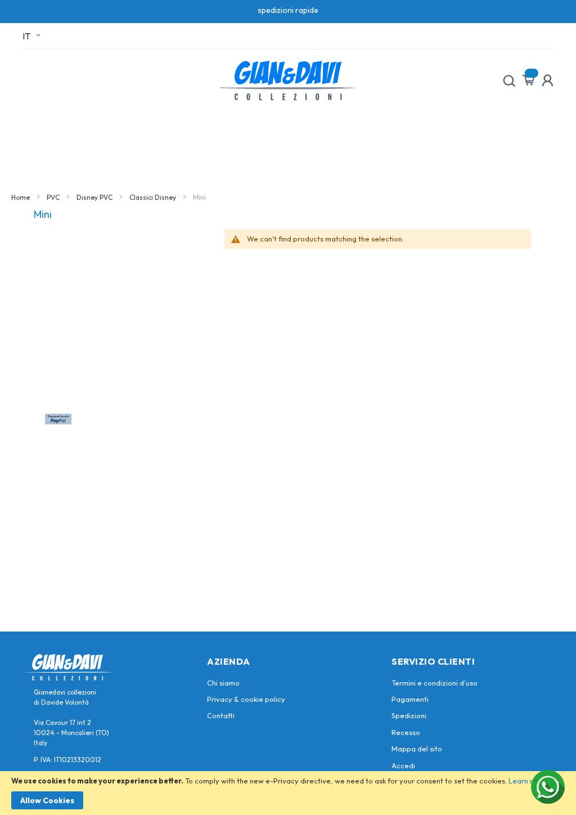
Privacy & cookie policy (246, 699)
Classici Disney (153, 197)
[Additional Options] (58, 421)
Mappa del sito (417, 748)
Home (21, 197)
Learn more (528, 780)
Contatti (221, 715)
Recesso (406, 732)
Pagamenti (410, 699)
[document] (288, 793)
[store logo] (288, 80)
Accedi (403, 765)
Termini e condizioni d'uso (435, 682)
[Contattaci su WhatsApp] (548, 787)
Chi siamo (223, 682)
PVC (54, 197)
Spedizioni (409, 715)
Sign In (547, 80)
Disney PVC (95, 197)
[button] (33, 36)
